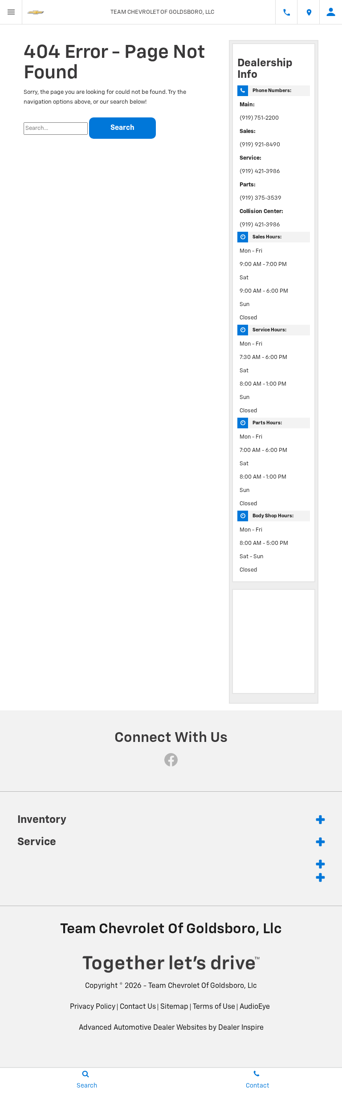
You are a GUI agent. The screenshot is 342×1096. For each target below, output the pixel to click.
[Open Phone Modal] (286, 12)
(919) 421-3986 (260, 171)
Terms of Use (214, 1007)
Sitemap (174, 1007)
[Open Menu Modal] (11, 12)
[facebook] (171, 760)
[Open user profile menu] (331, 12)
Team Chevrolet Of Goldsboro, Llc (202, 986)
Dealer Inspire (241, 1028)
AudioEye (255, 1007)
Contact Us (138, 1007)
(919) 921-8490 (260, 145)
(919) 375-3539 (260, 198)
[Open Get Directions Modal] (308, 12)
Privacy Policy (92, 1007)
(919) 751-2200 (259, 118)
